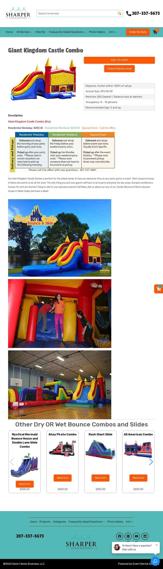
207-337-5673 (30, 536)
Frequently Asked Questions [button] (66, 31)
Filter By (40, 31)
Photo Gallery (97, 31)
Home (9, 31)
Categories (59, 521)
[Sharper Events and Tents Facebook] (119, 536)
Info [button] (112, 31)
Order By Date (137, 31)
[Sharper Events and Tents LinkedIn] (145, 536)
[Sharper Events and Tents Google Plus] (128, 536)
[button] (151, 461)
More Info (24, 484)
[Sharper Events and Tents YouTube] (136, 536)
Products (44, 521)
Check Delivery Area (119, 68)
